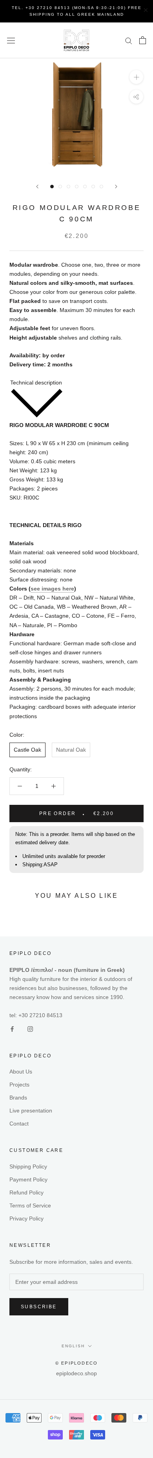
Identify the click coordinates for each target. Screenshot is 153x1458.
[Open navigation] (11, 40)
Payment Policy (28, 1179)
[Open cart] (142, 40)
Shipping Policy (28, 1166)
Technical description (36, 382)
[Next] (116, 186)
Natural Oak (71, 750)
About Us (20, 1071)
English (73, 1346)
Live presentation (30, 1110)
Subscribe (39, 1306)
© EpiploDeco (76, 1363)
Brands (18, 1097)
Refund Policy (26, 1192)
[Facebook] (12, 1028)
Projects (19, 1084)
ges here (62, 588)
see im (39, 588)
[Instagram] (30, 1028)
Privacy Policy (26, 1218)
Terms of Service (30, 1205)
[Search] (128, 40)
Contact (19, 1123)
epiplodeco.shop (76, 1373)
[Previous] (37, 186)
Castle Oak (27, 750)
